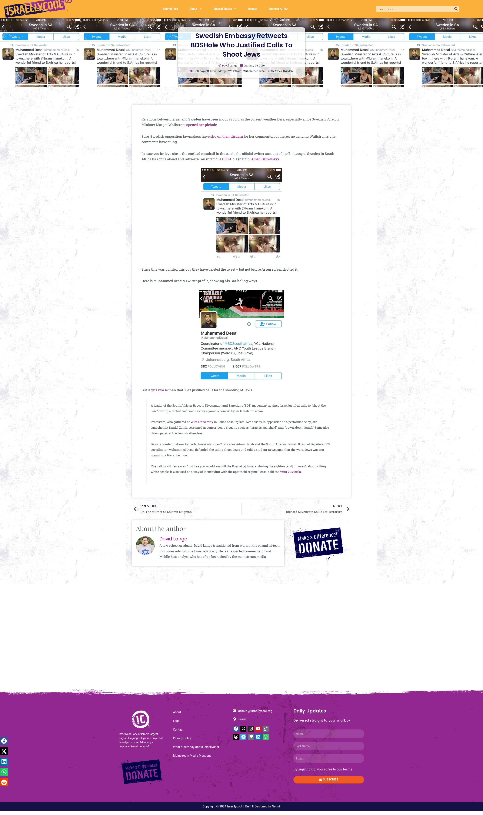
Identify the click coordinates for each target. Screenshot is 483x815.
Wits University (202, 422)
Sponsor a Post (278, 9)
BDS (196, 71)
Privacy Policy (182, 738)
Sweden (288, 71)
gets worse (159, 390)
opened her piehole (201, 124)
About (193, 9)
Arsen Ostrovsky (264, 159)
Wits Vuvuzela (290, 472)
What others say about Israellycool (196, 747)
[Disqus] (241, 638)
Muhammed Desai (254, 71)
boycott (204, 71)
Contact (178, 729)
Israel (213, 71)
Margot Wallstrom (230, 71)
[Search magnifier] (456, 9)
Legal (176, 721)
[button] (4, 741)
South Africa (274, 71)
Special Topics (222, 9)
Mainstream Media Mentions (192, 755)
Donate (252, 9)
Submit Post (170, 9)
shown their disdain (226, 136)
